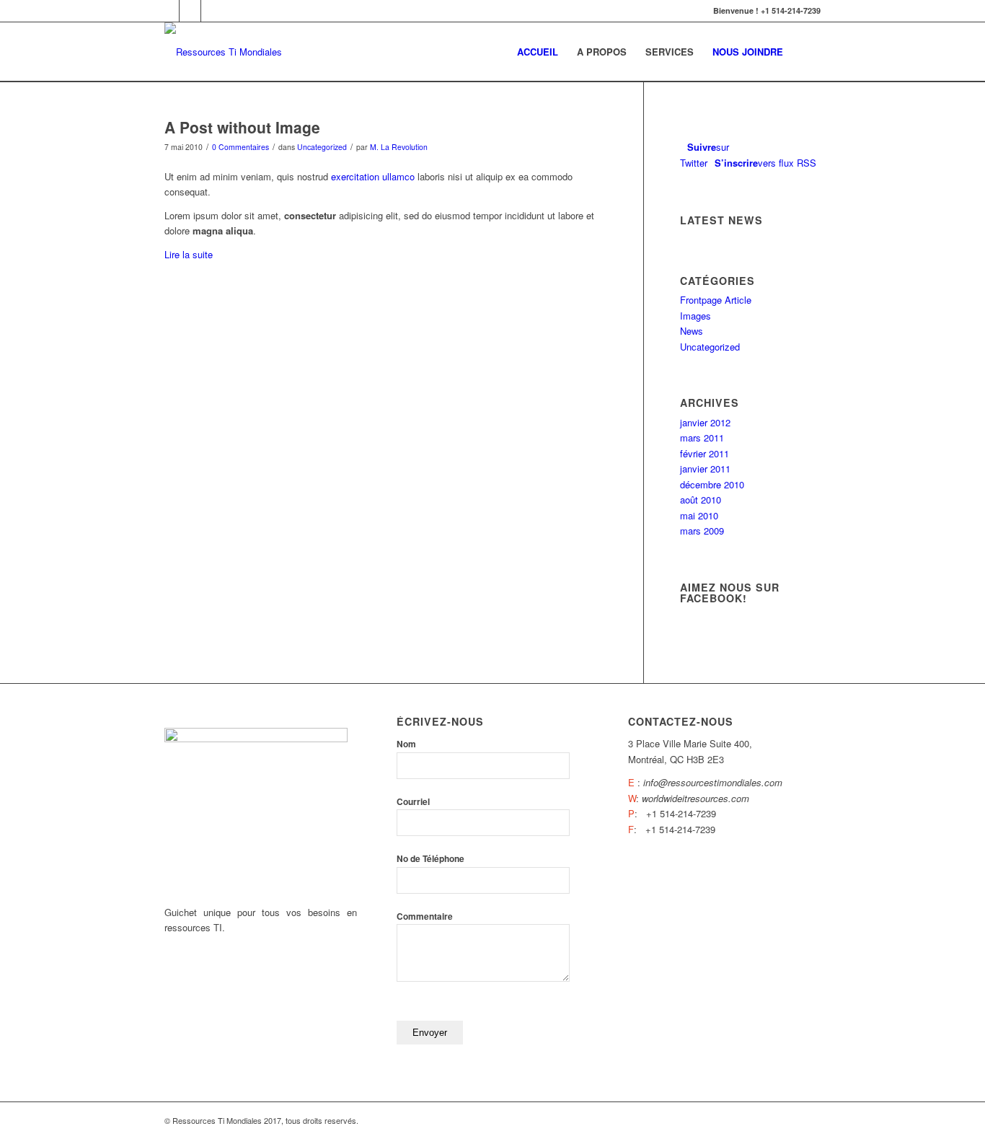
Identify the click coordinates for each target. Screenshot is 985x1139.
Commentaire (425, 916)
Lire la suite (188, 254)
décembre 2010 (712, 484)
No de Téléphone (430, 859)
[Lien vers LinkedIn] (190, 11)
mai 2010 (699, 515)
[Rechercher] (806, 52)
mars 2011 (702, 437)
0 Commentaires (240, 146)
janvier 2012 (705, 422)
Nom (406, 744)
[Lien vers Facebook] (168, 11)
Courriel (413, 802)
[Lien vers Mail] (212, 11)
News (691, 331)
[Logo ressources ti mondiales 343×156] (223, 52)
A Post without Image (242, 127)
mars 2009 (702, 530)
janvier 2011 (705, 468)
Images (695, 315)
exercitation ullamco (373, 176)
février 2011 (704, 453)
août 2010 (700, 499)
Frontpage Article (715, 300)
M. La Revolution (399, 146)
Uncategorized (322, 146)
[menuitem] (537, 52)
